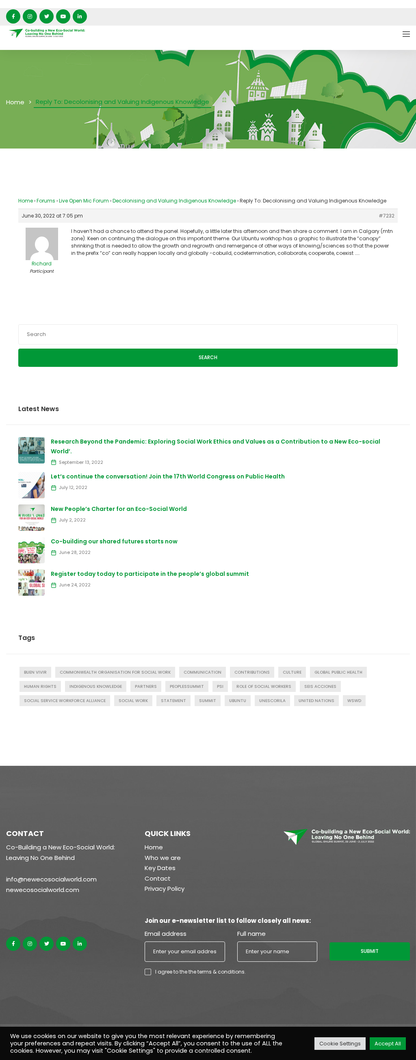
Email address (165, 933)
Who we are (163, 857)
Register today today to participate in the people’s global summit (150, 574)
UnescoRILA (272, 700)
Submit (370, 951)
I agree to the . (200, 971)
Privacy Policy (164, 888)
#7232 (386, 215)
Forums (46, 200)
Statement (173, 700)
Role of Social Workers (263, 686)
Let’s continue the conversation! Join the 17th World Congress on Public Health (168, 476)
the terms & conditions (216, 971)
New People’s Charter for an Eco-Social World (119, 509)
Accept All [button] (388, 1043)
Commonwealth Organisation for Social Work (115, 672)
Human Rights (40, 686)
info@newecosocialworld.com (51, 879)
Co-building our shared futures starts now (114, 541)
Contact (158, 878)
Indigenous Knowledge (95, 686)
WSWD (354, 700)
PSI (220, 686)
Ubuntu (237, 700)
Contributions (252, 672)
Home (15, 102)
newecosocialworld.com (42, 889)
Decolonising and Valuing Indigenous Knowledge (174, 200)
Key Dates (160, 868)
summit (207, 700)
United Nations (316, 700)
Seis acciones (320, 686)
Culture (292, 672)
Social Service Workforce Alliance (65, 700)
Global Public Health (338, 672)
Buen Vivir (35, 672)
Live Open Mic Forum (84, 200)
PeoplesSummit (187, 686)
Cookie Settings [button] (340, 1043)
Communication (202, 672)
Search (208, 357)
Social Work (133, 700)
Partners (146, 686)
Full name (251, 933)
